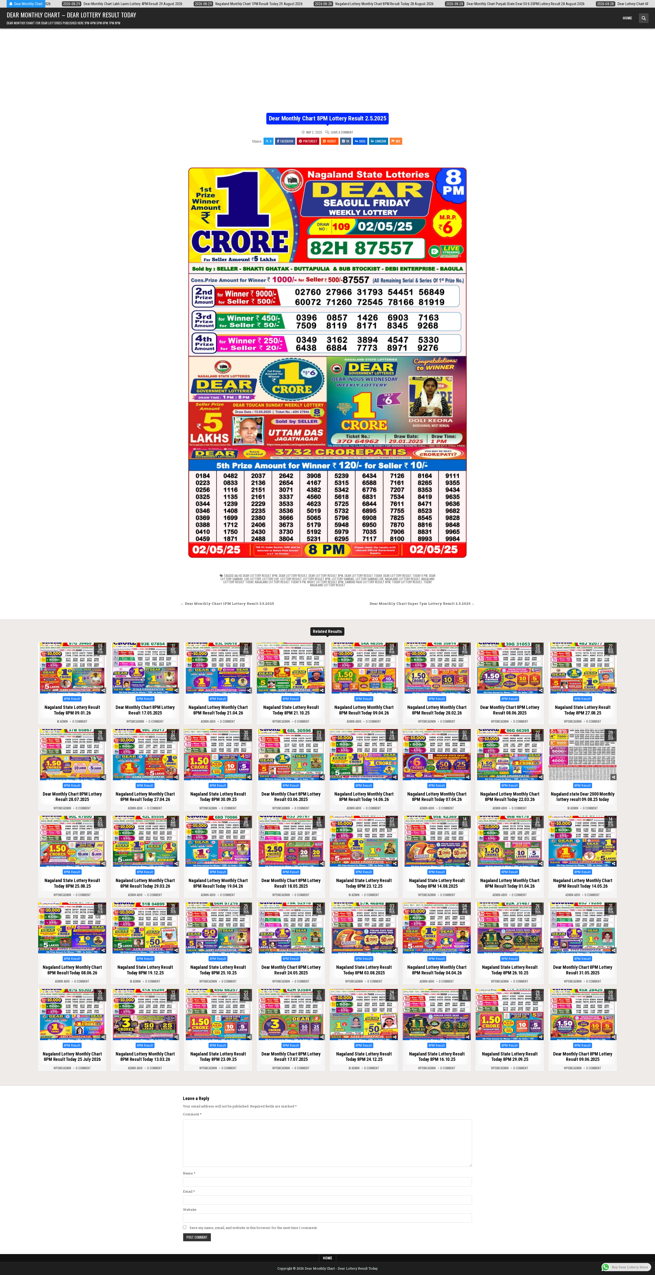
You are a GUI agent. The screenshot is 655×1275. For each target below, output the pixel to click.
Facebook (286, 141)
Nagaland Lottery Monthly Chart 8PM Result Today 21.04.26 (218, 710)
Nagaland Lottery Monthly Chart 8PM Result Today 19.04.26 (218, 883)
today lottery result (407, 582)
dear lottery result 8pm (326, 575)
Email (189, 1191)
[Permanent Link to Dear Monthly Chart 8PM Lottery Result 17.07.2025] (291, 1014)
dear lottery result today (363, 575)
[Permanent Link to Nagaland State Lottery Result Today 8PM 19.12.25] (145, 928)
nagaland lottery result (402, 579)
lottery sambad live (370, 579)
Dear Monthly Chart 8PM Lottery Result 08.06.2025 (509, 710)
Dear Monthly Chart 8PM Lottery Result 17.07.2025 (291, 1056)
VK (347, 141)
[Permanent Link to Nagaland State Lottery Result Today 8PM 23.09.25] (218, 1014)
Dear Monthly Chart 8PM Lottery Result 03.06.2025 (291, 796)
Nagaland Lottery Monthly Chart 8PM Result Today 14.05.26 (582, 883)
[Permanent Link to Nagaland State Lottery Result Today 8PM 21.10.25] (291, 668)
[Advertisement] (327, 67)
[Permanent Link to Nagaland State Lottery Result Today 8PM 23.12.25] (364, 841)
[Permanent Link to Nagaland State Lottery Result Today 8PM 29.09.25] (510, 1014)
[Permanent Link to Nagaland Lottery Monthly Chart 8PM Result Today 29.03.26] (145, 841)
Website (189, 1209)
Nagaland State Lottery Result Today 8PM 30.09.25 (218, 796)
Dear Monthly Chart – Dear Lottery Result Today (71, 14)
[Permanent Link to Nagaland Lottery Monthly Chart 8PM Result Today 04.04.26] (437, 928)
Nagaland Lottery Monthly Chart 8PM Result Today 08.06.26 (72, 969)
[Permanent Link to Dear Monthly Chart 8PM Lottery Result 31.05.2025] (583, 928)
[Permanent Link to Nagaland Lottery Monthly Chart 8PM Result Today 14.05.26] (583, 841)
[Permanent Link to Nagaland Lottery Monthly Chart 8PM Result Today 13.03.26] (145, 1014)
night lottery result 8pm (325, 582)
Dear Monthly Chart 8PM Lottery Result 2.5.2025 (327, 118)
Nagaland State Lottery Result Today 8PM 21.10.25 (291, 710)
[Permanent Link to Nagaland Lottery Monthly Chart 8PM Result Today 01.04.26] (510, 841)
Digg (362, 141)
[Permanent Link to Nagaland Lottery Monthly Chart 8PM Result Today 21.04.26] (218, 668)
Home (627, 18)
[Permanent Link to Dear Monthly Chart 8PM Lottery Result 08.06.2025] (510, 668)
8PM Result (72, 699)
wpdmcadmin (135, 721)
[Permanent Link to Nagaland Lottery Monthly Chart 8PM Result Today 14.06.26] (364, 754)
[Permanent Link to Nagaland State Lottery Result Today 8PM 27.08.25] (583, 668)
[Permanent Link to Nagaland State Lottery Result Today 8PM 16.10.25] (437, 1014)
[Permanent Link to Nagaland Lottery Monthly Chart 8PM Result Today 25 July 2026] (72, 1014)
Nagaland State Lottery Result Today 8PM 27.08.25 (582, 710)
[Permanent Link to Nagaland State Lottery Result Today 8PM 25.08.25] (72, 841)
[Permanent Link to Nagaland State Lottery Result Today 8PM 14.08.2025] (437, 841)
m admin (62, 721)
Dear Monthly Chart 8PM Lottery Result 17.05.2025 (145, 710)
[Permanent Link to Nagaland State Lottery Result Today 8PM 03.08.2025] (364, 928)
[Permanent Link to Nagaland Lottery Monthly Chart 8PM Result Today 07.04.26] (437, 754)
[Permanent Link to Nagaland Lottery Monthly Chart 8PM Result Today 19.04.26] (218, 841)
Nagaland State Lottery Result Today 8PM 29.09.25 (510, 1056)
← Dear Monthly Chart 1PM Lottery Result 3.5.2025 (227, 603)
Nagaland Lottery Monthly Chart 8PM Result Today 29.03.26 (145, 883)
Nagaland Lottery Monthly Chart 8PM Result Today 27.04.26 (145, 796)
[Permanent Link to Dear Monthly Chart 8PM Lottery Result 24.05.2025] (291, 928)
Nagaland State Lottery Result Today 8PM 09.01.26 (72, 710)
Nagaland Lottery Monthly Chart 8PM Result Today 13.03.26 (145, 1056)
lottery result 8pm (316, 579)
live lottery (252, 579)
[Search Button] (643, 18)
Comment (192, 1114)
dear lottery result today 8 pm (405, 575)
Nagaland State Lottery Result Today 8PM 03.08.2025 (364, 969)
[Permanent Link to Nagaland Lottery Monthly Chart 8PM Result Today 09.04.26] (364, 668)
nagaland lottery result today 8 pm (280, 582)
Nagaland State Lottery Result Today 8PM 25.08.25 (72, 883)
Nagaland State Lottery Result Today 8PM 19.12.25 (145, 969)
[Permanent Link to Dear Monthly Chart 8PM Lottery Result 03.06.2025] (291, 754)
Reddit (331, 141)
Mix (398, 141)
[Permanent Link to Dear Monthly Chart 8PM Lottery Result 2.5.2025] (327, 357)
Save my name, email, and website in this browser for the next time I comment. (254, 1227)
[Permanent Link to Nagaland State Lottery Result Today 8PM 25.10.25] (218, 928)
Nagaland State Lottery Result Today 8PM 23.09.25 (218, 1056)
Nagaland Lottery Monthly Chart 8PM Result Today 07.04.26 (436, 796)
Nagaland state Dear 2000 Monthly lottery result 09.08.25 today (583, 796)
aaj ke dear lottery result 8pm (255, 575)
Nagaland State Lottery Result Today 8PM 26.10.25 (510, 969)
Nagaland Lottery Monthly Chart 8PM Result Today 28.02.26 (436, 710)
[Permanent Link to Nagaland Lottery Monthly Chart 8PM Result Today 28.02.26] (437, 668)
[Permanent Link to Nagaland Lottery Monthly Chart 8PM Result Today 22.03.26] (510, 754)
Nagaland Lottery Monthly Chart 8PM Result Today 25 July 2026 (72, 1056)
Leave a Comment (342, 132)
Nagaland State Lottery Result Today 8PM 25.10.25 (218, 969)
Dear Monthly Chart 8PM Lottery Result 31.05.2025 (582, 969)
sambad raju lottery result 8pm (367, 582)
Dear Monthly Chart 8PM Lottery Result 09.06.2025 (582, 1056)
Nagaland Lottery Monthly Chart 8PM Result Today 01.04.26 (509, 883)
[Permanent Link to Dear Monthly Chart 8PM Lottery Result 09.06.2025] (583, 1014)
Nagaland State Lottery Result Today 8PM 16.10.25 (437, 1056)
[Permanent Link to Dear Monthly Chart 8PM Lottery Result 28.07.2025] (72, 754)
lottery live (270, 579)
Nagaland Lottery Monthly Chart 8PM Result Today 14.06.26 (363, 796)
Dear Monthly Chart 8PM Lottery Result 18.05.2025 (291, 883)
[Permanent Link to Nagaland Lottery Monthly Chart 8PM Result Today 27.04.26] (145, 754)
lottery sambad (343, 579)
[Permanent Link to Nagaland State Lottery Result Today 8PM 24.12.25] (364, 1014)
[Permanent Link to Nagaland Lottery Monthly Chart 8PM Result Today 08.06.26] (72, 928)
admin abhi (208, 721)
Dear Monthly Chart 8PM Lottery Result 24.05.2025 (291, 969)
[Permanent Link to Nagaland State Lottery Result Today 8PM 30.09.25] (218, 754)
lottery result (290, 579)
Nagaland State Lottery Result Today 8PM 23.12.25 (364, 883)
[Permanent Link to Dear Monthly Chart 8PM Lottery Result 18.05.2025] (291, 841)
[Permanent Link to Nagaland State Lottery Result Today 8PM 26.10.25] (510, 928)
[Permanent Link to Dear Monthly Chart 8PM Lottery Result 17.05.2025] (145, 668)
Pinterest (310, 141)
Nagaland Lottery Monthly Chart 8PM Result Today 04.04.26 (436, 969)
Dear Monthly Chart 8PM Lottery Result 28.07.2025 (72, 796)
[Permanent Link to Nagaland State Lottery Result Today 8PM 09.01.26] (72, 668)
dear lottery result (293, 575)
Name (189, 1173)
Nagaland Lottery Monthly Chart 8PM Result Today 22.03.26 (509, 796)
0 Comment (80, 721)
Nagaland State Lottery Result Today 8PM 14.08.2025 (437, 883)
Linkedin (380, 141)
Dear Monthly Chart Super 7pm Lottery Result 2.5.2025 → (422, 603)
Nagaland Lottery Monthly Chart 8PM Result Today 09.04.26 (363, 710)
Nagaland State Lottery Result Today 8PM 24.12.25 (364, 1056)
